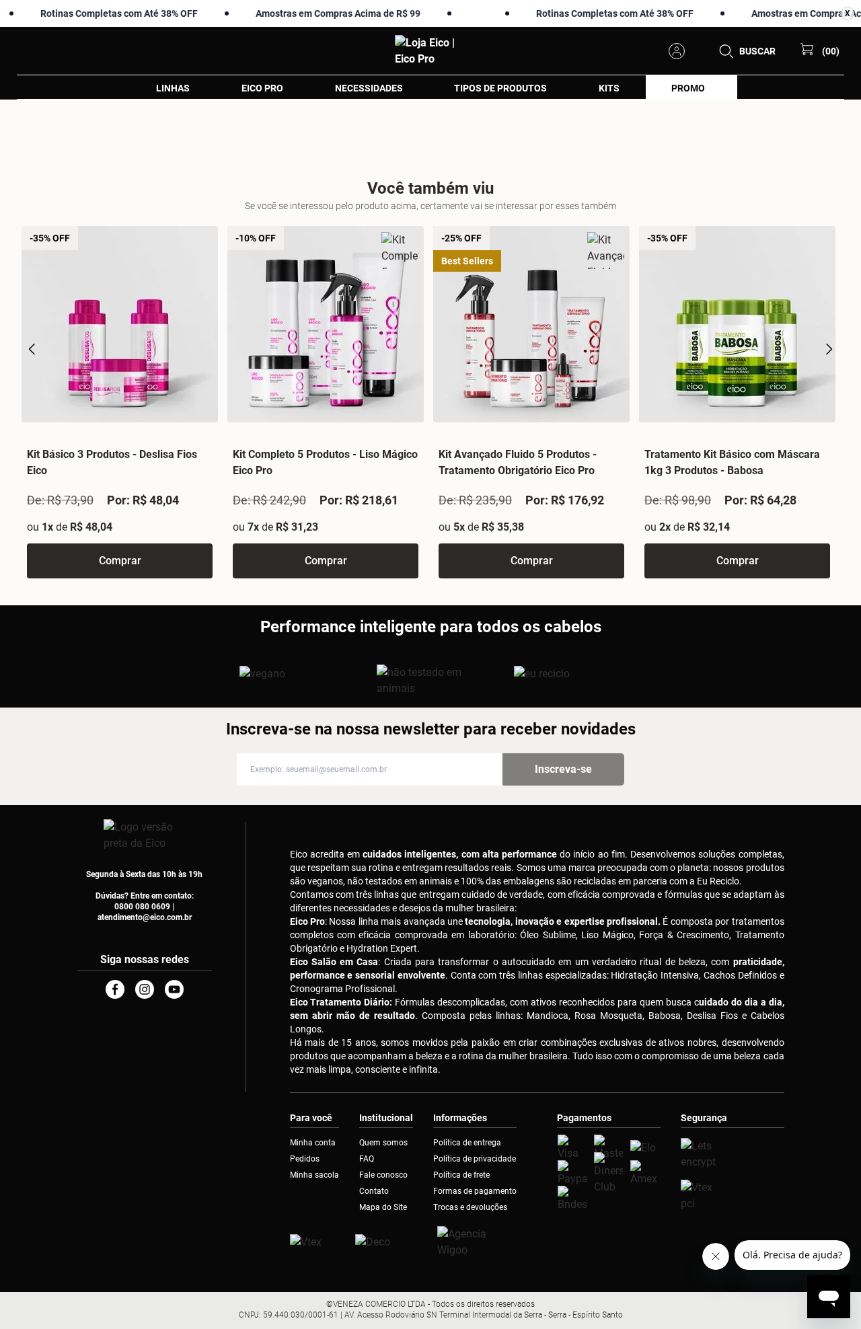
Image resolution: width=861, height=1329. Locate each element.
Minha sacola (314, 1175)
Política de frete (461, 1175)
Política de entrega (467, 1142)
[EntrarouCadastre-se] (681, 51)
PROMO (688, 88)
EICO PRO (262, 88)
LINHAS (173, 88)
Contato (374, 1191)
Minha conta (313, 1142)
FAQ (366, 1159)
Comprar (120, 560)
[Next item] (828, 349)
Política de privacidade (474, 1159)
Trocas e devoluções (470, 1207)
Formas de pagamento (475, 1191)
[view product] (120, 324)
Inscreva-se (563, 769)
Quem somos (383, 1142)
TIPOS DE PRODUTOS (500, 88)
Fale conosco (383, 1175)
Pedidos (305, 1159)
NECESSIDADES (369, 88)
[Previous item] (32, 349)
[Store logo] (430, 51)
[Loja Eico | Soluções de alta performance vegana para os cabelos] (732, 1154)
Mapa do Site (383, 1207)
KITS (609, 88)
